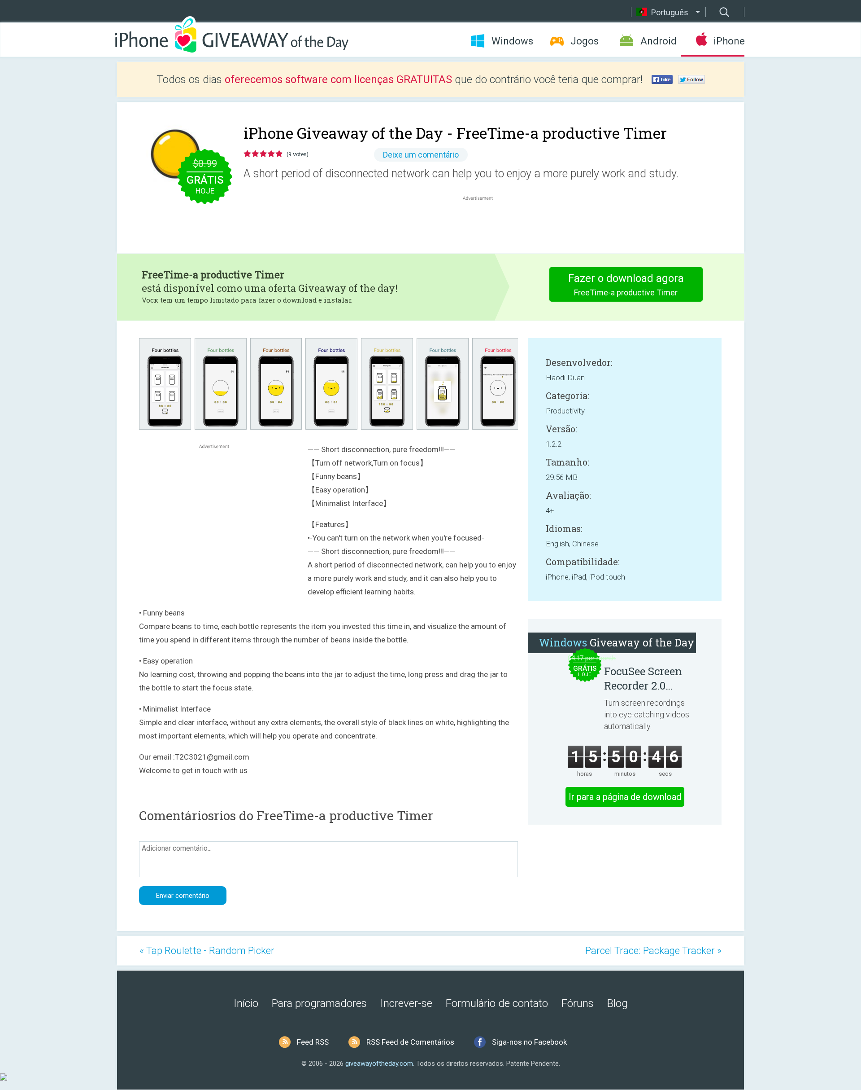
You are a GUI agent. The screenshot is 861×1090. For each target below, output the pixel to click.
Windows (512, 41)
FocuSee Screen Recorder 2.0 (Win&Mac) (643, 678)
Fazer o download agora (626, 284)
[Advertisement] (483, 224)
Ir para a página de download (625, 796)
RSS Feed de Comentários (410, 1041)
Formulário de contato (497, 1003)
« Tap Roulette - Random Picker (206, 950)
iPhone (728, 41)
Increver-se (406, 1003)
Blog (617, 1003)
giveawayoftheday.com (379, 1063)
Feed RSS (313, 1041)
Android (658, 41)
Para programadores (319, 1003)
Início (246, 1003)
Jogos (584, 41)
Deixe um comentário (421, 154)
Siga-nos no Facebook (529, 1041)
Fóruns (577, 1003)
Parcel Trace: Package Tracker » (653, 950)
